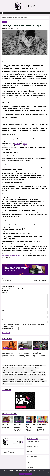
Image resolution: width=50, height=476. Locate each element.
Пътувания (29, 449)
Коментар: (5, 292)
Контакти (29, 465)
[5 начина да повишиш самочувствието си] (9, 345)
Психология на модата (29, 379)
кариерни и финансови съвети (11, 255)
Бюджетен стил (27, 365)
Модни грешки (32, 374)
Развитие (5, 381)
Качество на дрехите (8, 372)
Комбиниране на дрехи (21, 372)
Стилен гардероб (28, 381)
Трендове (37, 381)
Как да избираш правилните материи (30, 426)
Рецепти (12, 381)
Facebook (15, 261)
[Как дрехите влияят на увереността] (19, 419)
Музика (5, 377)
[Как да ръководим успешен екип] (40, 345)
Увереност (43, 381)
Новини (11, 377)
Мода (25, 374)
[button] (2, 13)
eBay (15, 143)
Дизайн (11, 367)
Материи (5, 374)
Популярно (18, 379)
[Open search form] (48, 13)
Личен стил (42, 372)
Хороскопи (16, 383)
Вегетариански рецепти (39, 365)
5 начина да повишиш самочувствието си (8, 352)
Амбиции (5, 21)
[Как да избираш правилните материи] (31, 419)
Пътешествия (39, 379)
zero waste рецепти (8, 365)
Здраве (37, 367)
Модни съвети (41, 374)
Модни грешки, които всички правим (41, 426)
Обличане (16, 377)
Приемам (21, 473)
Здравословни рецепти (33, 441)
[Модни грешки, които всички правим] (42, 419)
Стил (8, 421)
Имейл (4, 315)
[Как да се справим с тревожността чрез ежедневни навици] (25, 345)
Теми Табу (29, 451)
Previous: (6, 279)
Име (3, 310)
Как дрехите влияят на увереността (17, 426)
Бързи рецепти (18, 365)
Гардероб (5, 367)
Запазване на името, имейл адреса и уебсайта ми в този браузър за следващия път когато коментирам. (24, 325)
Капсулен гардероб (30, 370)
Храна (22, 383)
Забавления (25, 367)
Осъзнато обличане (35, 377)
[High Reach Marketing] (25, 269)
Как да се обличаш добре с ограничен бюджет (7, 427)
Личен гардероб (33, 372)
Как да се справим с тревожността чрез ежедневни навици (23, 353)
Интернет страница (7, 320)
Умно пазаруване (7, 383)
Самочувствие (19, 381)
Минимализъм (19, 374)
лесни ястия (28, 383)
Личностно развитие (8, 348)
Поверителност (28, 473)
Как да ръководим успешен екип (38, 352)
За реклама (30, 467)
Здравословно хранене (18, 370)
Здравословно (6, 370)
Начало (29, 460)
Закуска (32, 367)
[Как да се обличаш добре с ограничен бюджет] (7, 419)
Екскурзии (17, 367)
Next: (41, 279)
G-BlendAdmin (5, 28)
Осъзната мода (25, 377)
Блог (28, 462)
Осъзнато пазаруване (8, 379)
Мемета (11, 374)
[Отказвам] (48, 472)
